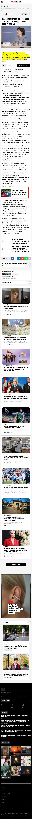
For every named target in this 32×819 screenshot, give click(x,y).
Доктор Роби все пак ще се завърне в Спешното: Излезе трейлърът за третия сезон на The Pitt (16, 457)
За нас (3, 689)
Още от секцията (16, 564)
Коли (2, 802)
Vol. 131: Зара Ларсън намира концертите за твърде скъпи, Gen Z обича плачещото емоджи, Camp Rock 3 (16, 369)
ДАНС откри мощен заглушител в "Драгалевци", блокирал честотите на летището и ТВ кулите (14, 519)
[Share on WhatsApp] (26, 258)
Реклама (12, 816)
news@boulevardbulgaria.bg (20, 696)
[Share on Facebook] (12, 258)
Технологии (4, 796)
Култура (3, 799)
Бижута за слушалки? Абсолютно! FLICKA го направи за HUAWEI (16, 307)
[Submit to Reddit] (22, 258)
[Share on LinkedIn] (19, 258)
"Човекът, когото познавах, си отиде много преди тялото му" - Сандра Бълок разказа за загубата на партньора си (15, 721)
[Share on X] (15, 258)
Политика (3, 787)
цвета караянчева (6, 263)
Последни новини (7, 283)
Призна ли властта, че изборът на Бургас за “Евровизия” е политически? (14, 716)
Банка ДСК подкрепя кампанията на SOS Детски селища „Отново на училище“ (16, 674)
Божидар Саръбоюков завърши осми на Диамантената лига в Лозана (15, 427)
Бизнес (3, 790)
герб (9, 265)
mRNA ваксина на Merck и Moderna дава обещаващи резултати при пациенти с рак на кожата (15, 726)
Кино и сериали (5, 793)
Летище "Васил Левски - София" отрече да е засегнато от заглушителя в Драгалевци (15, 338)
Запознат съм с (13, 70)
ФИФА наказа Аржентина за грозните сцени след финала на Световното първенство (16, 488)
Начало (5, 816)
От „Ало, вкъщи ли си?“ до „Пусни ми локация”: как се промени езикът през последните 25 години (15, 646)
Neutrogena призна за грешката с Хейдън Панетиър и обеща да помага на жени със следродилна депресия (15, 550)
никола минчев (15, 263)
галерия (3, 782)
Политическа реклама (24, 816)
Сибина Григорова (5, 694)
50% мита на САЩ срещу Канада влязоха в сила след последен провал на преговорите (16, 397)
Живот (2, 784)
